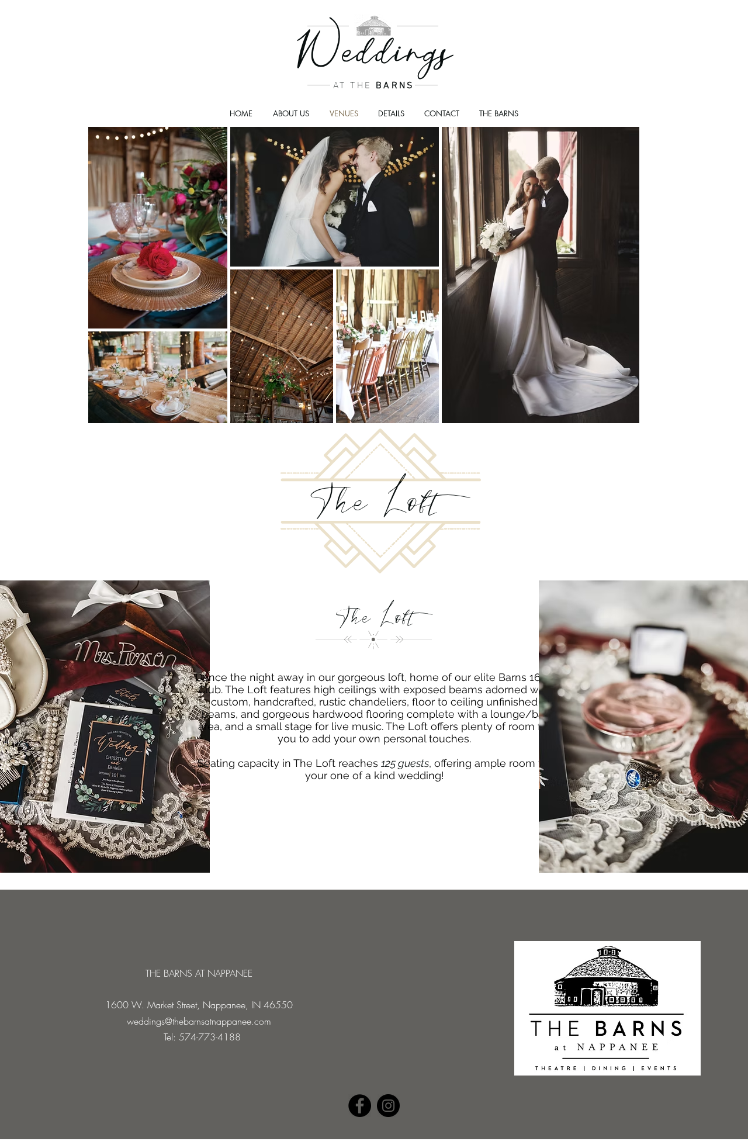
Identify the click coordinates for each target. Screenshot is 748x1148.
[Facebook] (359, 1105)
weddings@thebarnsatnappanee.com (199, 1021)
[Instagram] (388, 1105)
